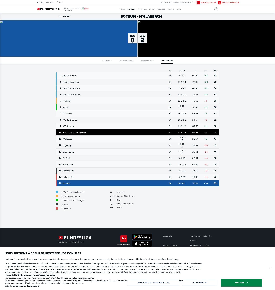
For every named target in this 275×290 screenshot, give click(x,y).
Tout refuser (200, 283)
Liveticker (161, 9)
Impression (50, 275)
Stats (179, 9)
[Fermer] (270, 268)
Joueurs (170, 9)
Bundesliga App (208, 2)
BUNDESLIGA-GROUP (182, 2)
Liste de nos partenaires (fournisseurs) (22, 286)
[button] (215, 9)
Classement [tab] (167, 60)
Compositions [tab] (126, 60)
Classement (142, 9)
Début (122, 9)
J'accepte (239, 283)
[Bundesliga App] (198, 2)
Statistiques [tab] (147, 60)
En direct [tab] (107, 60)
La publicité (167, 236)
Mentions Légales (170, 245)
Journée (130, 9)
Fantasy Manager (230, 2)
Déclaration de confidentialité (31, 275)
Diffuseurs (166, 2)
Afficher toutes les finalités (153, 283)
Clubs (151, 9)
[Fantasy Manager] (219, 2)
